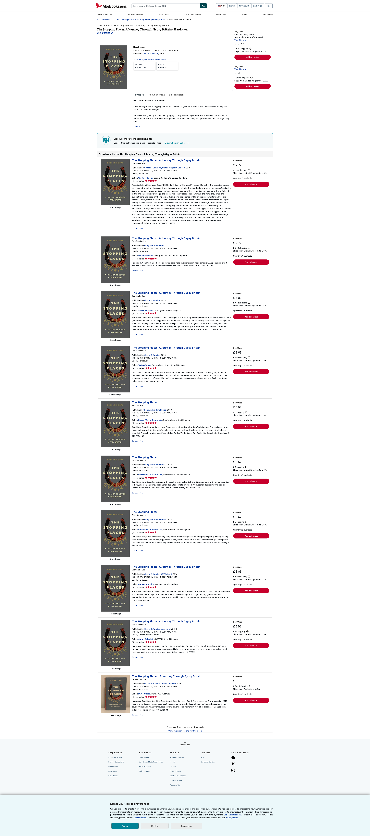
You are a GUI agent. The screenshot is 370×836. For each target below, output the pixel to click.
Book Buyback (145, 766)
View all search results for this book (185, 730)
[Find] (203, 5)
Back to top (185, 744)
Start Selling (267, 14)
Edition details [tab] (177, 94)
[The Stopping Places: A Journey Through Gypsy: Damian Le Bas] (115, 204)
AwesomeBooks (145, 310)
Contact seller (137, 228)
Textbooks (221, 14)
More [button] (137, 126)
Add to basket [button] (252, 57)
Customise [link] (186, 826)
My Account (244, 6)
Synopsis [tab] (139, 94)
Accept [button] (125, 826)
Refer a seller (144, 771)
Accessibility (175, 785)
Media (172, 762)
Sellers (244, 14)
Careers (173, 766)
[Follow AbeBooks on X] (233, 764)
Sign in (232, 6)
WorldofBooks (145, 178)
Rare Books (164, 14)
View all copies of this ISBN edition (150, 59)
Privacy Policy (175, 771)
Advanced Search (104, 14)
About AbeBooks (177, 757)
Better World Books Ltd (150, 420)
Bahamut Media (146, 584)
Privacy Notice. (232, 817)
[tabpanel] (181, 113)
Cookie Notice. (140, 817)
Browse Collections (136, 14)
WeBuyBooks (144, 365)
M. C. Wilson (144, 693)
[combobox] (166, 5)
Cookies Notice (176, 780)
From (140, 66)
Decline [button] (154, 826)
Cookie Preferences (178, 776)
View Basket (113, 776)
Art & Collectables (192, 14)
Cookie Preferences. (233, 814)
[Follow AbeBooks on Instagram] (233, 771)
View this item (240, 40)
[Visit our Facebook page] (233, 758)
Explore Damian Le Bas (175, 143)
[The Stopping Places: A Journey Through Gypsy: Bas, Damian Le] (115, 282)
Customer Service (208, 762)
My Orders (112, 771)
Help (269, 6)
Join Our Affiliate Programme (151, 762)
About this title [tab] (157, 94)
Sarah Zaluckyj (145, 639)
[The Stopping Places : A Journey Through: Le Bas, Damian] (115, 712)
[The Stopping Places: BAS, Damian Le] (115, 446)
